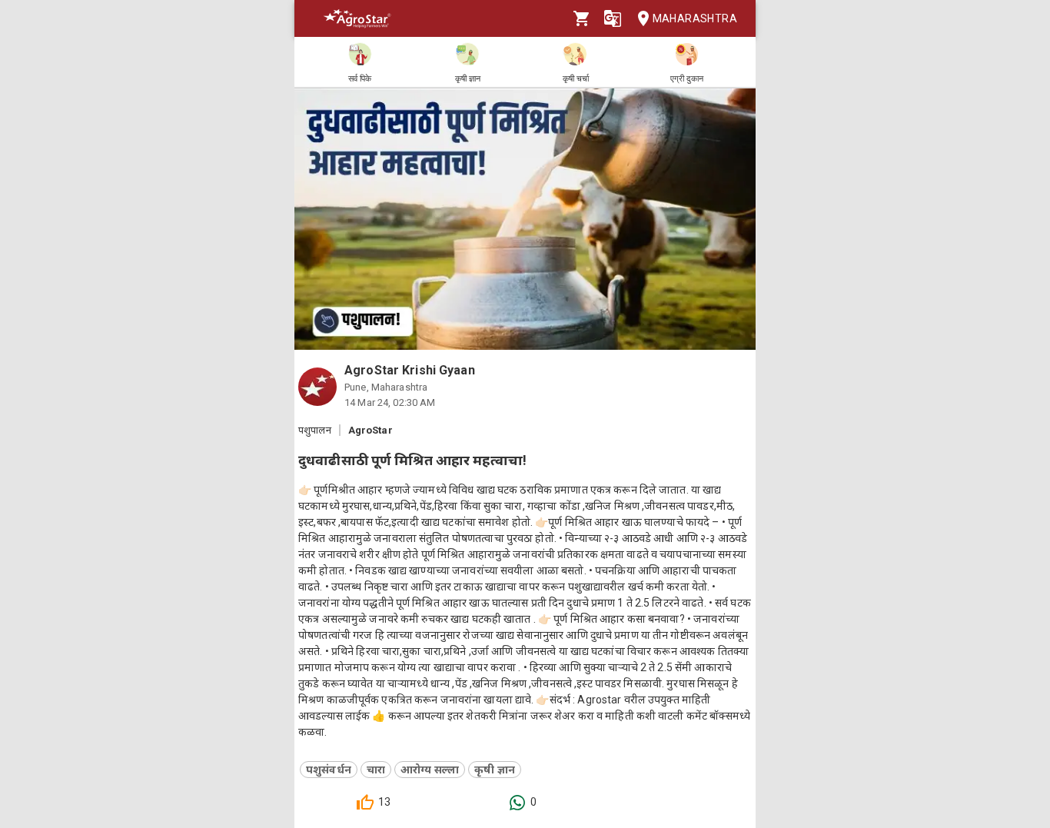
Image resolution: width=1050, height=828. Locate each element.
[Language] (612, 18)
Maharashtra (695, 18)
